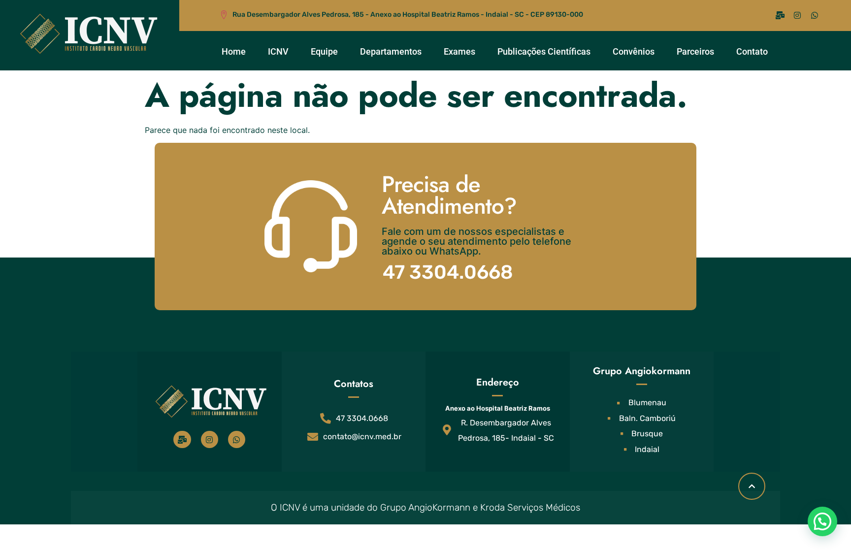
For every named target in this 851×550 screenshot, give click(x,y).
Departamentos (391, 51)
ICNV (278, 51)
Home (234, 51)
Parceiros (695, 51)
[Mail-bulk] (780, 15)
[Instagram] (797, 15)
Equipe (324, 51)
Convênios (634, 51)
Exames (459, 51)
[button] (822, 521)
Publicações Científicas (543, 51)
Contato (752, 51)
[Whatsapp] (814, 15)
